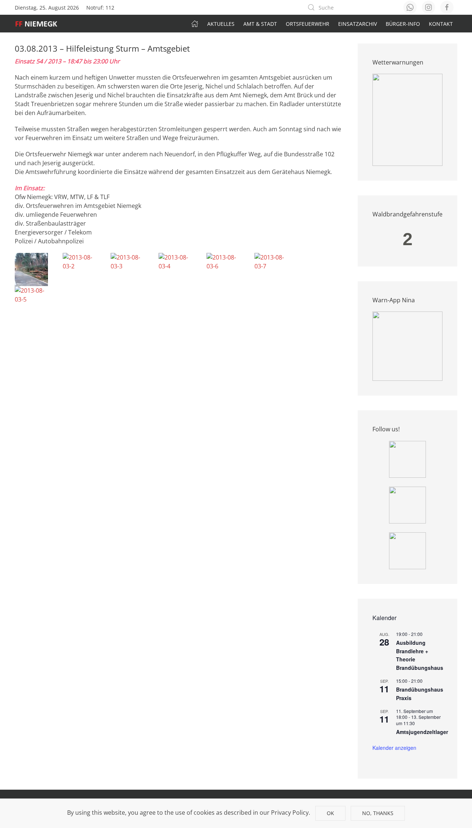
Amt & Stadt (260, 23)
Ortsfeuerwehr (307, 23)
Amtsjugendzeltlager (422, 731)
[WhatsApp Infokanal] (407, 459)
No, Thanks (377, 813)
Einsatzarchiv (357, 23)
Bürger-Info (403, 23)
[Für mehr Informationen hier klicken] (407, 119)
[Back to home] (40, 23)
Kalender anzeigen (394, 747)
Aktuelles (221, 23)
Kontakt (441, 23)
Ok (330, 813)
